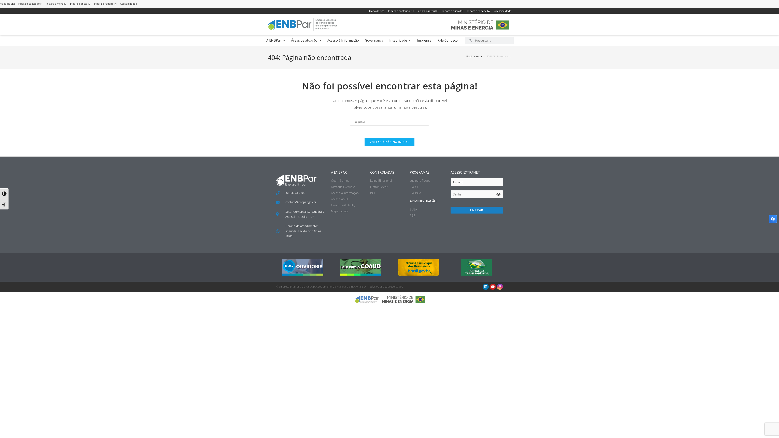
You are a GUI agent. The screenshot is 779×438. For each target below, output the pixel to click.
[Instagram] (500, 287)
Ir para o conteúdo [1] (30, 3)
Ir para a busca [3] (80, 3)
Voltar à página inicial (389, 142)
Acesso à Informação (343, 40)
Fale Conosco (448, 40)
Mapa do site (7, 3)
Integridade (398, 40)
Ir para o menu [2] (56, 3)
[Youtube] (493, 287)
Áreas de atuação (304, 40)
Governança (374, 40)
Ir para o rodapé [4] (105, 3)
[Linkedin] (486, 287)
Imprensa (424, 40)
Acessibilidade (128, 3)
